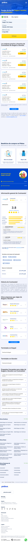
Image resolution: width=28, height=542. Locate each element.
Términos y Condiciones (5, 526)
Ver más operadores (14, 342)
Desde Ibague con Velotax (19, 428)
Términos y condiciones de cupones (7, 518)
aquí (7, 248)
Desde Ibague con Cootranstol (6, 422)
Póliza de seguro (4, 530)
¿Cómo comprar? (4, 515)
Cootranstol (18, 247)
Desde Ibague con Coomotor (19, 424)
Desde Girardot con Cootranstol (20, 422)
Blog (2, 514)
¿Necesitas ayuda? (7, 492)
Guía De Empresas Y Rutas (9, 482)
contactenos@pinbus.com (11, 116)
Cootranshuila (17, 468)
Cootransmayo (17, 470)
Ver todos (26, 418)
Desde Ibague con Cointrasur (20, 431)
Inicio (3, 482)
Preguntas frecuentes (5, 519)
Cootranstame (3, 472)
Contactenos (3, 532)
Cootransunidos (17, 472)
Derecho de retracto (4, 527)
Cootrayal (2, 477)
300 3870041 (23, 115)
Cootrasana (16, 474)
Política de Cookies (4, 531)
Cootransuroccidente (4, 474)
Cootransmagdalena (4, 470)
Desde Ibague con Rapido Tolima (6, 431)
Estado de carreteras (4, 517)
